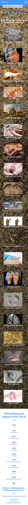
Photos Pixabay (14, 499)
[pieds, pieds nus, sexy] (13, 194)
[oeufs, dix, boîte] (13, 97)
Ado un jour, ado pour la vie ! (14, 479)
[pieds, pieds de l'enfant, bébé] (13, 363)
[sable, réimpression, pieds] (13, 306)
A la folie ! (14, 456)
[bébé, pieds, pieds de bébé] (13, 175)
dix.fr (4, 2)
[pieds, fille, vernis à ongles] (13, 136)
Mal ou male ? (14, 444)
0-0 (14, 426)
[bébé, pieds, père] (13, 382)
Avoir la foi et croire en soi (14, 461)
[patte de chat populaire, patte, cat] (13, 79)
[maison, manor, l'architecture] (13, 116)
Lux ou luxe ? (14, 450)
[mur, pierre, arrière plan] (13, 40)
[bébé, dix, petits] (13, 402)
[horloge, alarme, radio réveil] (13, 324)
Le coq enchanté (14, 467)
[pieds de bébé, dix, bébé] (13, 155)
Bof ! (14, 473)
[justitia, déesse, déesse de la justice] (13, 225)
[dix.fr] (25, 2)
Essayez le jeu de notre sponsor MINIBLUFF (14, 496)
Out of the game (14, 438)
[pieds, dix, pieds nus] (13, 62)
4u (14, 485)
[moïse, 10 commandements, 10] (13, 244)
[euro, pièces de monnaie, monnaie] (13, 343)
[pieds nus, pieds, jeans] (13, 209)
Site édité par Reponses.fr (14, 502)
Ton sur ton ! (14, 432)
